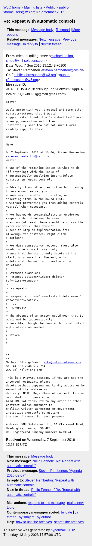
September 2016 (51, 12)
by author (44, 517)
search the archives (69, 522)
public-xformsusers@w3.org (34, 75)
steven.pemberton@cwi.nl (62, 70)
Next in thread (51, 44)
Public (50, 7)
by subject (26, 517)
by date (66, 512)
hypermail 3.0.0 (62, 530)
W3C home (12, 7)
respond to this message (46, 503)
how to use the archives (34, 522)
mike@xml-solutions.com (62, 362)
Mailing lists (33, 7)
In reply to (30, 44)
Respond (63, 30)
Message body (42, 30)
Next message (49, 39)
